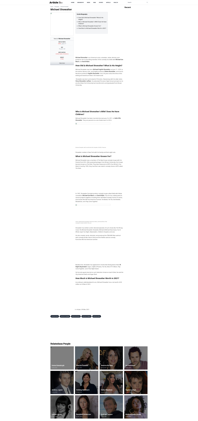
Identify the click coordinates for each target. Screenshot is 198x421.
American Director (76, 316)
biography (57, 6)
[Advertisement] (99, 45)
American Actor (54, 316)
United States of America (62, 54)
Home (72, 2)
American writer (96, 316)
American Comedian (65, 316)
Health (116, 2)
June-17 (64, 44)
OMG (94, 2)
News (88, 2)
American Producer (86, 316)
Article (108, 2)
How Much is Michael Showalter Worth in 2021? (92, 28)
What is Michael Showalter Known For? (89, 26)
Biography (80, 2)
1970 (59, 44)
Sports (101, 2)
